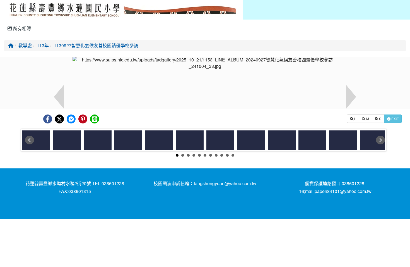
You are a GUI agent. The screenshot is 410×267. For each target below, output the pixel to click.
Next (380, 140)
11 (232, 155)
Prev (29, 140)
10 (227, 155)
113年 (43, 45)
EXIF (394, 118)
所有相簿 (21, 28)
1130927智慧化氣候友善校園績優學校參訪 (96, 45)
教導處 (25, 45)
